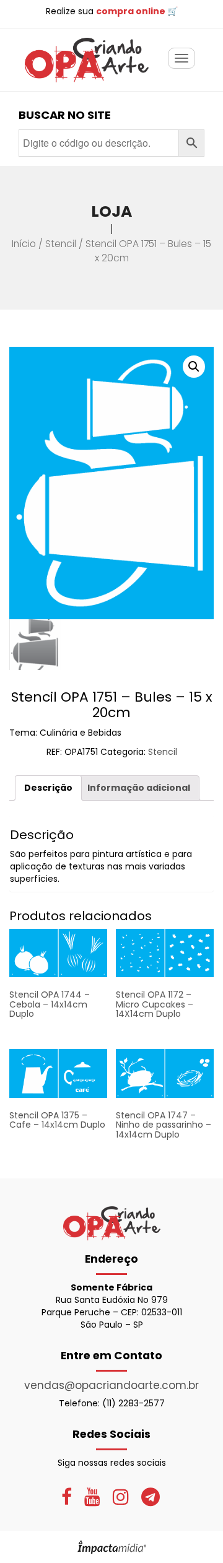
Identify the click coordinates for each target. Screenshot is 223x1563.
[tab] (48, 788)
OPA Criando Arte (87, 60)
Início (24, 243)
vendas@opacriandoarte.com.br (111, 1385)
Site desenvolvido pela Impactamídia (111, 1547)
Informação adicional (138, 788)
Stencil (60, 243)
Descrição (48, 788)
